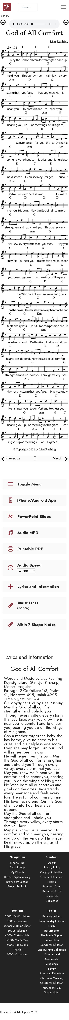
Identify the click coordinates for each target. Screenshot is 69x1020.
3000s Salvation (17, 931)
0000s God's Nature (17, 916)
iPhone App (17, 863)
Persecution (52, 940)
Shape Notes (52, 992)
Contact (51, 857)
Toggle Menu (29, 484)
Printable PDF (30, 549)
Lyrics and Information (38, 586)
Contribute (52, 896)
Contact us (52, 901)
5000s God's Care (17, 940)
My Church (17, 872)
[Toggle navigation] (63, 7)
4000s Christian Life (17, 935)
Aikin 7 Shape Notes (36, 624)
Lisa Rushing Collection (52, 950)
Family (52, 969)
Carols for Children (51, 983)
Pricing (52, 882)
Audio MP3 (27, 533)
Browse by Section (17, 882)
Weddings (52, 964)
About (51, 863)
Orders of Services (51, 877)
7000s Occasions (17, 954)
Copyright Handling (51, 872)
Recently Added (51, 916)
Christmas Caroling (51, 978)
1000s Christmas (17, 921)
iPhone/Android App (36, 500)
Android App (17, 867)
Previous (12, 458)
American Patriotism (52, 973)
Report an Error (51, 891)
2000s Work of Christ (17, 926)
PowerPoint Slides (34, 516)
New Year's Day (52, 988)
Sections (17, 910)
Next (57, 458)
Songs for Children (51, 945)
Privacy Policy (52, 867)
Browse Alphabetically (17, 877)
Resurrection (51, 931)
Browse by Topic (17, 886)
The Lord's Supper (52, 935)
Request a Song (51, 886)
